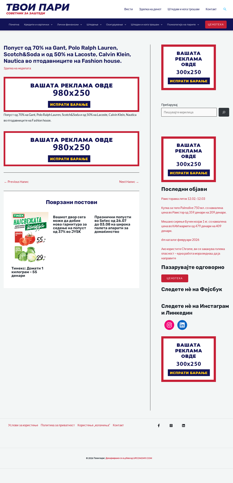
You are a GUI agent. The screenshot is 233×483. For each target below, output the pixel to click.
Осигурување (114, 24)
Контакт (211, 9)
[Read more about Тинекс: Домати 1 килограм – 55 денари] (29, 237)
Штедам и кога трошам (184, 9)
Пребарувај (169, 105)
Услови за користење (23, 425)
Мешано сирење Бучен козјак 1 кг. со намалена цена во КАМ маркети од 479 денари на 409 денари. (193, 226)
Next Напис (129, 181)
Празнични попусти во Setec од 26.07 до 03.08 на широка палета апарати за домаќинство (112, 224)
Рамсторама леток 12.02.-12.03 (183, 199)
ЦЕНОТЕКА (175, 278)
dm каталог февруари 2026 (180, 240)
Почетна (14, 24)
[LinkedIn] (182, 325)
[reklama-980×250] (71, 94)
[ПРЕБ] (224, 112)
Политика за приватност (58, 425)
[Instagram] (169, 325)
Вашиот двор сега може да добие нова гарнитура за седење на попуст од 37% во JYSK (70, 224)
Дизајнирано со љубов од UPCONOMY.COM (129, 458)
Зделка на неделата (17, 68)
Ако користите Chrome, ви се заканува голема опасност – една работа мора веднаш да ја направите (193, 253)
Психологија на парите (181, 24)
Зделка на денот (150, 9)
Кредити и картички (36, 24)
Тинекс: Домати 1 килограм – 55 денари (27, 272)
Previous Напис (16, 181)
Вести (128, 9)
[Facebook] (158, 425)
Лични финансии (68, 24)
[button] (225, 9)
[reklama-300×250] (188, 67)
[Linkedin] (183, 425)
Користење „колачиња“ (94, 425)
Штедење (92, 24)
